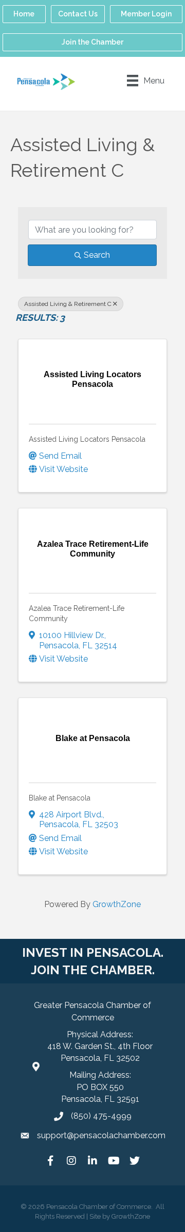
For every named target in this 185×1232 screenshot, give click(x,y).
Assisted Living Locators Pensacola (87, 439)
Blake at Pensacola (59, 798)
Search (97, 255)
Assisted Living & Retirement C (68, 303)
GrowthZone (116, 904)
